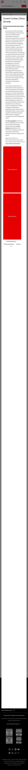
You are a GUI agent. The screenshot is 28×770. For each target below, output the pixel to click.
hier (11, 45)
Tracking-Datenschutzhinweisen (12, 143)
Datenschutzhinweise (9, 244)
